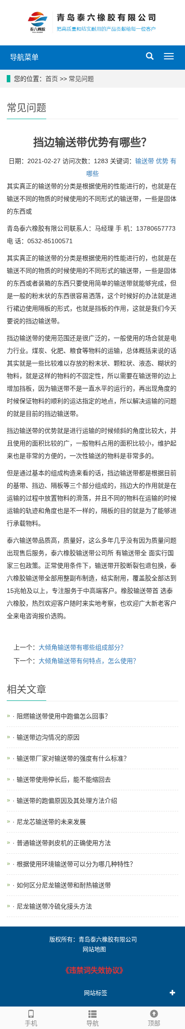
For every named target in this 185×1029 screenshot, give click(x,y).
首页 (51, 78)
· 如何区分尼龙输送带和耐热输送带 (62, 885)
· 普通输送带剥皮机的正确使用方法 (62, 842)
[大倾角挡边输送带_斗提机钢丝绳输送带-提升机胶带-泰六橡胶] (92, 22)
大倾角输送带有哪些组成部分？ (83, 647)
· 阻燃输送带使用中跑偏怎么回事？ (62, 716)
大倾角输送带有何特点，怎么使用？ (89, 660)
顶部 (154, 1023)
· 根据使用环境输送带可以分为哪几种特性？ (74, 864)
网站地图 (94, 949)
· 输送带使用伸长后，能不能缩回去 (62, 779)
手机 (31, 1023)
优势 (162, 161)
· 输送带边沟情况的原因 (46, 737)
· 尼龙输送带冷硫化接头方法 (52, 906)
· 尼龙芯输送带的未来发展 (49, 821)
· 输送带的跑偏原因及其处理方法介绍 (65, 800)
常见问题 (81, 78)
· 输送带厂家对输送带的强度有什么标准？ (71, 758)
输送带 (144, 161)
